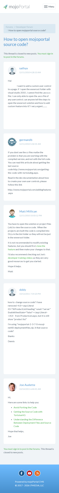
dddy (22, 289)
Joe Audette (27, 384)
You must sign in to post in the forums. (22, 448)
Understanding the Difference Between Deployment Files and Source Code (32, 423)
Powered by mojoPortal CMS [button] (29, 481)
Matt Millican (28, 211)
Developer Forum (24, 26)
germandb (25, 139)
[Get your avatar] (12, 72)
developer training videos (20, 257)
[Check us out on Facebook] (22, 473)
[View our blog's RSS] (37, 473)
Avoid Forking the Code (25, 407)
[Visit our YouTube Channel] (29, 473)
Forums (9, 26)
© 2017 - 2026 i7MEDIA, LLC (29, 485)
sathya (23, 68)
